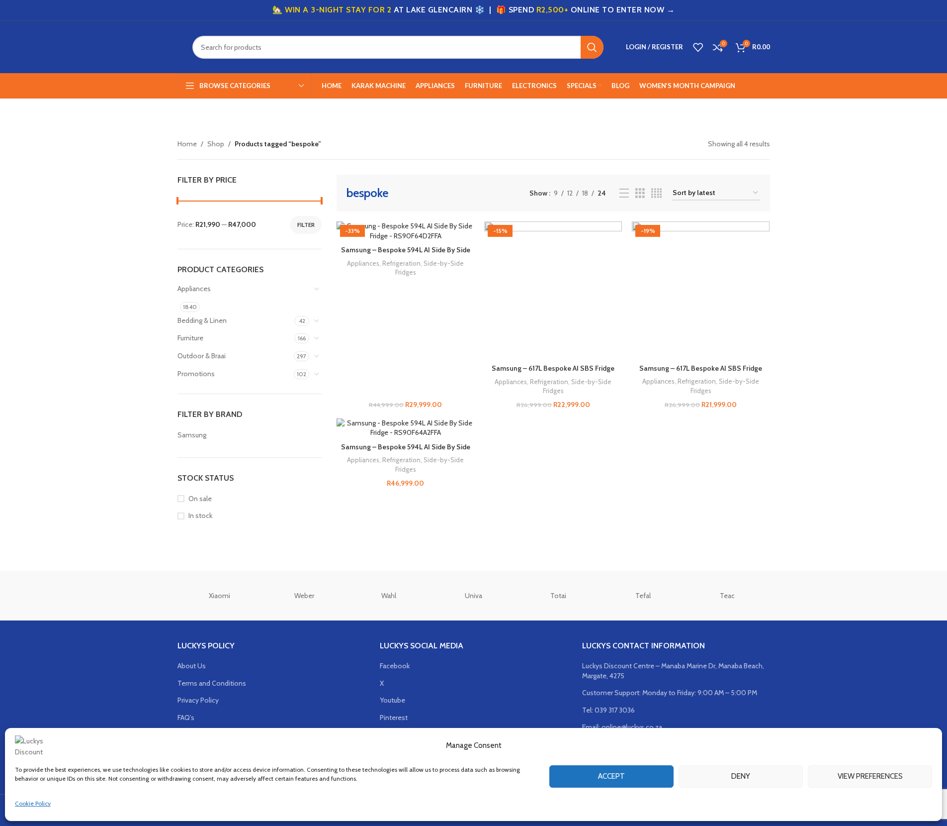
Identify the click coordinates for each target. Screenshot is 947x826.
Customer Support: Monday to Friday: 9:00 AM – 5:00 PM (669, 692)
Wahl (388, 595)
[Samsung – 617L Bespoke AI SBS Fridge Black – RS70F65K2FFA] (553, 290)
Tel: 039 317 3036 (608, 710)
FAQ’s (185, 717)
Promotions (196, 373)
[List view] (624, 193)
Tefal (643, 595)
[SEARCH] (592, 47)
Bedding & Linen (202, 320)
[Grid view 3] (640, 193)
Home (187, 143)
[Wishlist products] (698, 47)
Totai (558, 595)
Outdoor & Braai (201, 355)
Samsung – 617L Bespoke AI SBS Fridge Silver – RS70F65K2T (700, 373)
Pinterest (394, 717)
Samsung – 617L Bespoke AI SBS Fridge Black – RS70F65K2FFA (553, 373)
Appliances (194, 288)
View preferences (870, 776)
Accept (611, 776)
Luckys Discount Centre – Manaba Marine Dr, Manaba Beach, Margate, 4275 (673, 670)
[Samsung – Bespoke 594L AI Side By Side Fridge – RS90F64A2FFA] (405, 428)
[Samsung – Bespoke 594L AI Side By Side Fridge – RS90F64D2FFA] (405, 231)
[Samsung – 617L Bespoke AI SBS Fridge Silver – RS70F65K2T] (701, 290)
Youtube (392, 700)
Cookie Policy (33, 803)
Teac (727, 595)
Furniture (190, 337)
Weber (304, 595)
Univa (473, 595)
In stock (200, 515)
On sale (200, 498)
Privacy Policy (198, 700)
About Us (191, 665)
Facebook (395, 665)
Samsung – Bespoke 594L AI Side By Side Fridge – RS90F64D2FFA (405, 254)
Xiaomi (219, 595)
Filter (306, 224)
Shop (215, 143)
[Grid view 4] (656, 193)
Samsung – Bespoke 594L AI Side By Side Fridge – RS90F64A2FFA (405, 451)
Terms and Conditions (211, 683)
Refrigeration (401, 263)
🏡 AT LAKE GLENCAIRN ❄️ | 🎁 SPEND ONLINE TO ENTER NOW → (473, 9)
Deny (740, 776)
